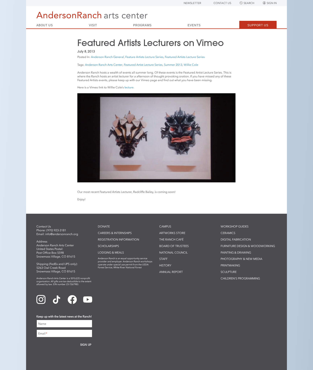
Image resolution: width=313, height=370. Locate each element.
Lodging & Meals (111, 252)
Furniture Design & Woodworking (248, 246)
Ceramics (228, 233)
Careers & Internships (115, 233)
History (165, 265)
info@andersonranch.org (61, 234)
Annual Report (171, 272)
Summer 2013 (173, 64)
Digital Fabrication (236, 239)
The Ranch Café (171, 239)
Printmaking (230, 265)
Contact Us (222, 3)
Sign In (272, 3)
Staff (163, 259)
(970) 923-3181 (56, 230)
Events (194, 25)
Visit (93, 25)
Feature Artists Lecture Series (144, 57)
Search (249, 3)
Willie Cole (191, 64)
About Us (44, 25)
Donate (104, 226)
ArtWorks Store (172, 233)
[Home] (91, 14)
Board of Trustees (174, 246)
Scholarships (108, 246)
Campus (165, 226)
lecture (128, 87)
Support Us (257, 25)
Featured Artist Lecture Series (143, 64)
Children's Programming (240, 278)
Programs (142, 25)
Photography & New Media (241, 259)
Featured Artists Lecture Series (185, 57)
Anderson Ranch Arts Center (103, 64)
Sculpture (229, 272)
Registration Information (118, 239)
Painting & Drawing (236, 252)
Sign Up (85, 344)
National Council (173, 252)
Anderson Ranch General (107, 57)
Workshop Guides (235, 226)
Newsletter (192, 3)
